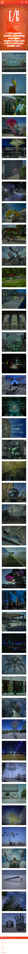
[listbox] (26, 2)
